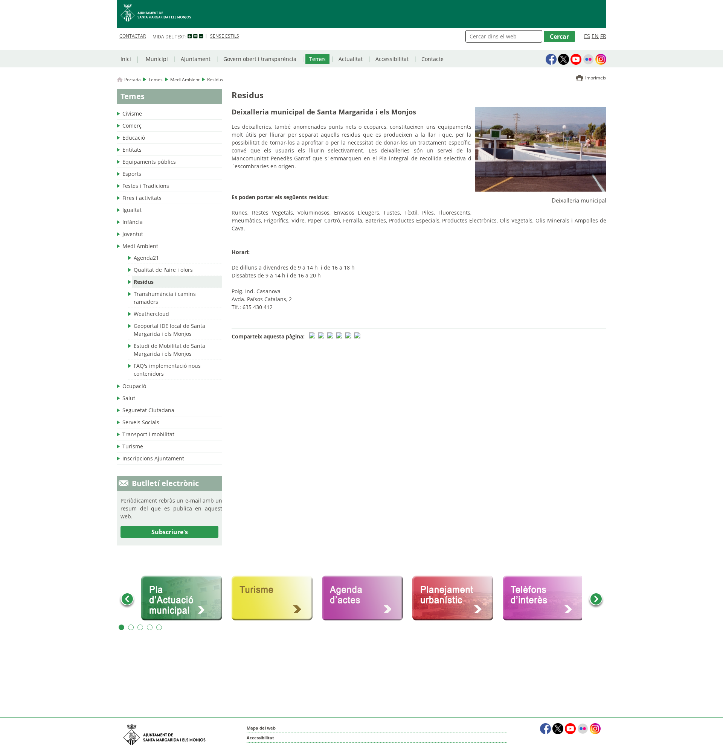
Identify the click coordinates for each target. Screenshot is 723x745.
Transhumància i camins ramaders (165, 297)
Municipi (157, 58)
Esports (131, 173)
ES (587, 36)
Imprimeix (595, 78)
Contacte (432, 58)
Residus (144, 281)
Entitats (132, 149)
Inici (125, 58)
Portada (132, 79)
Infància (132, 221)
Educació (133, 137)
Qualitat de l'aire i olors (163, 269)
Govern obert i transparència (259, 58)
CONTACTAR (132, 36)
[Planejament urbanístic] (455, 598)
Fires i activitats (142, 197)
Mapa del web (261, 728)
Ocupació (134, 386)
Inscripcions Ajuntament (153, 458)
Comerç (132, 125)
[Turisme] (275, 598)
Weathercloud (151, 313)
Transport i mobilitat (148, 434)
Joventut (132, 234)
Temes (317, 58)
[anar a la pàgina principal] (361, 14)
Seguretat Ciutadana (148, 410)
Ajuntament (195, 58)
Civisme (132, 113)
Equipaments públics (149, 161)
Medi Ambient (185, 79)
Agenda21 (146, 257)
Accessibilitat (392, 58)
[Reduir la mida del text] (201, 36)
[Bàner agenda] (365, 598)
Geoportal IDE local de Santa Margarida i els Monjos (169, 329)
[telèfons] (546, 598)
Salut (128, 398)
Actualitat (351, 58)
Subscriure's (169, 532)
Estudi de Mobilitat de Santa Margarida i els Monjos (169, 349)
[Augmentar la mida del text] (190, 36)
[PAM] (184, 598)
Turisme (132, 446)
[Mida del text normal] (195, 36)
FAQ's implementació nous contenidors (167, 369)
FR (603, 36)
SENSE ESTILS (224, 36)
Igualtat (132, 209)
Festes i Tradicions (145, 185)
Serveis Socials (140, 422)
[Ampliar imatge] (540, 189)
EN (595, 36)
